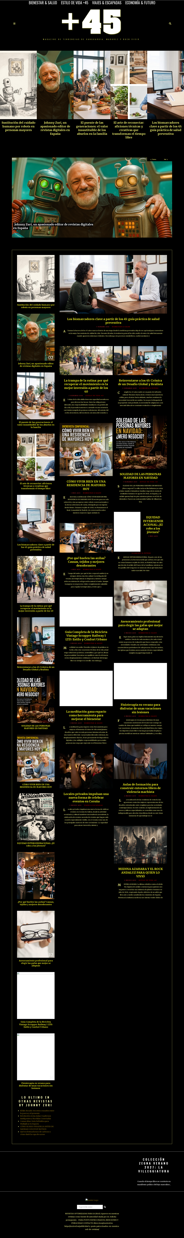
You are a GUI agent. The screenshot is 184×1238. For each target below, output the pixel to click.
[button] (105, 1207)
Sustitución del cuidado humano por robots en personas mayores (18, 126)
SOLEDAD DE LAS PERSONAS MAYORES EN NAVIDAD (140, 476)
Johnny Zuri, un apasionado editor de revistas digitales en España (55, 128)
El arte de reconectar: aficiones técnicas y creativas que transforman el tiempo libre (128, 130)
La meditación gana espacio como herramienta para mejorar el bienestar (86, 715)
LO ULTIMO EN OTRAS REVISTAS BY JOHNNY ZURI (36, 1101)
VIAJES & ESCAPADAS (106, 2)
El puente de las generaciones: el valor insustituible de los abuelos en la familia (92, 128)
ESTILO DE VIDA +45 (74, 2)
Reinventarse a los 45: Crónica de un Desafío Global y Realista (140, 382)
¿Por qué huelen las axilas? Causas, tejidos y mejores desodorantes (86, 561)
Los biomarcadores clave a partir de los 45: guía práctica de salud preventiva (165, 128)
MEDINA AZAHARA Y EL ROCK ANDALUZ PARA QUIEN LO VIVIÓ (140, 872)
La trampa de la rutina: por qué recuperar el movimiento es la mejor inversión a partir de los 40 (86, 386)
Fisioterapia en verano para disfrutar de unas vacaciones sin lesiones (140, 708)
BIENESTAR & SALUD (43, 2)
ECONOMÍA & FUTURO (140, 2)
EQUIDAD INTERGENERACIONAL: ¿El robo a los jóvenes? (153, 525)
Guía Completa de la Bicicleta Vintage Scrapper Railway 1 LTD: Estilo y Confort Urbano (86, 635)
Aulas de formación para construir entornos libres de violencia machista (140, 788)
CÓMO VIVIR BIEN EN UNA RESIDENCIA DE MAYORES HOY (86, 485)
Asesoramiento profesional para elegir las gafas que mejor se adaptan (140, 625)
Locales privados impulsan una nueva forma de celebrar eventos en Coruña (86, 797)
